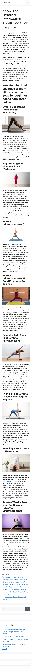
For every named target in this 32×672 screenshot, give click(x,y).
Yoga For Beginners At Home (11, 584)
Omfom (6, 2)
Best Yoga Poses (10, 577)
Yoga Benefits (21, 582)
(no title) (5, 649)
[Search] (27, 609)
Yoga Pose (5, 589)
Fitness (7, 574)
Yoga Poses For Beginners (18, 589)
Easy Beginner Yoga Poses (18, 579)
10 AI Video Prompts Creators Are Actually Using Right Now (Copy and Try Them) (15, 632)
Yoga (14, 582)
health (10, 582)
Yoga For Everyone (23, 587)
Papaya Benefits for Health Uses (13, 636)
